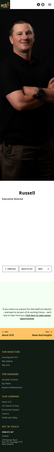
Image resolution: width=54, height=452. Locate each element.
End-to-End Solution (10, 409)
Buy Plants (6, 383)
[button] (49, 4)
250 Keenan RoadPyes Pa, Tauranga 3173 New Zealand (12, 442)
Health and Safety (9, 417)
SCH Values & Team (10, 406)
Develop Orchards (10, 379)
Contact (5, 436)
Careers (5, 413)
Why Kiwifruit (7, 361)
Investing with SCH (10, 357)
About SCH (6, 402)
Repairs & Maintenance (12, 387)
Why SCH (6, 365)
